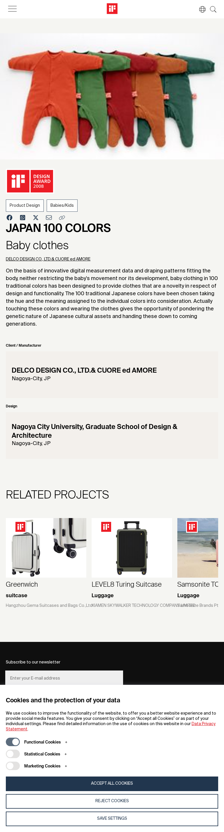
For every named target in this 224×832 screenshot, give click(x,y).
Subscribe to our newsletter (33, 662)
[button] (199, 9)
